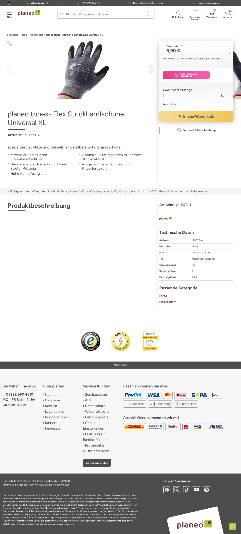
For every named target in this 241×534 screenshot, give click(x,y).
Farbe (24, 34)
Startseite (12, 34)
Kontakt (51, 406)
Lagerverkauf (55, 411)
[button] (8, 3)
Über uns (52, 394)
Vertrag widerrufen (97, 463)
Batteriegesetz (97, 417)
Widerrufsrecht (97, 411)
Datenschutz (95, 406)
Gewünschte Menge (177, 90)
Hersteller (52, 400)
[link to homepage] (29, 13)
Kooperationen (57, 417)
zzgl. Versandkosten (186, 58)
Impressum (53, 428)
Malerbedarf (36, 34)
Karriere (51, 423)
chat (39, 3)
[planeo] (196, 219)
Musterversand (148, 3)
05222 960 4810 (91, 3)
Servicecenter (96, 394)
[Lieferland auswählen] (8, 3)
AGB (88, 400)
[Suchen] (61, 14)
